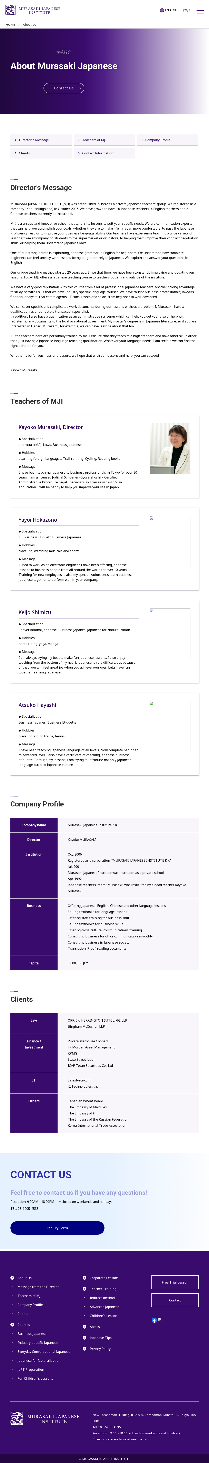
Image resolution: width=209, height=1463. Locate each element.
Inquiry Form (57, 1227)
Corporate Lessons (104, 1278)
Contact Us (64, 88)
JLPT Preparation (31, 1369)
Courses (24, 1324)
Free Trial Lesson (175, 1282)
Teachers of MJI (94, 140)
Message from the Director (38, 1287)
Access (95, 1326)
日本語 (185, 10)
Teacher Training (103, 1289)
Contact (175, 1300)
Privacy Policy (100, 1348)
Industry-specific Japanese (38, 1342)
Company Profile (158, 140)
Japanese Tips (101, 1337)
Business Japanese (32, 1333)
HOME (10, 24)
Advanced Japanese (104, 1307)
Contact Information (97, 153)
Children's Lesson (103, 1315)
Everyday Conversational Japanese (44, 1351)
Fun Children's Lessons (35, 1378)
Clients (24, 153)
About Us (29, 24)
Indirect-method (102, 1298)
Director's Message (34, 140)
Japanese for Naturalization (39, 1360)
